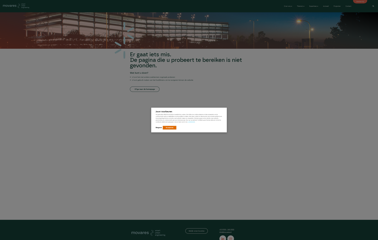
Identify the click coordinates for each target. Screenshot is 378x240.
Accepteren (169, 127)
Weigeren (159, 127)
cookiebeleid (191, 122)
